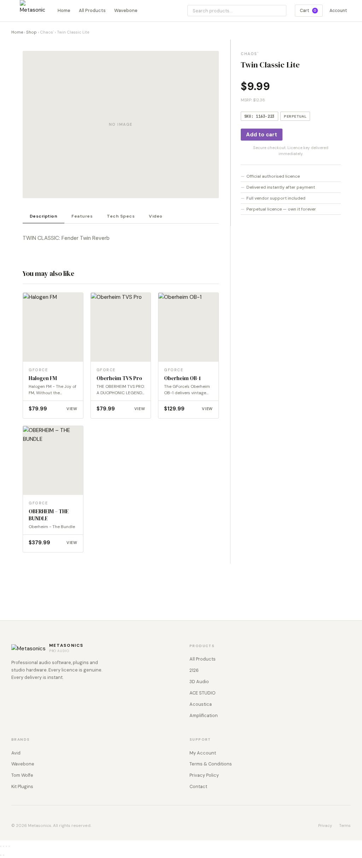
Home (64, 10)
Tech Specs (121, 216)
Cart (308, 10)
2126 (194, 670)
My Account (202, 753)
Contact (198, 786)
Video (155, 216)
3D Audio (199, 682)
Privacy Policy (204, 775)
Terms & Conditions (210, 764)
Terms (345, 825)
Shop (31, 32)
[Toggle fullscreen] (3, 846)
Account (338, 10)
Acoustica (200, 704)
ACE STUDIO (202, 693)
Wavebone (126, 10)
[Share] (6, 846)
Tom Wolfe (22, 775)
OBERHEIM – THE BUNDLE (49, 515)
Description (43, 216)
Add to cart (261, 134)
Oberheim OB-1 (182, 378)
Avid (16, 753)
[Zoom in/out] (0, 846)
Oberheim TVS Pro (119, 378)
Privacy (325, 825)
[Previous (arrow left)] (0, 855)
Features (82, 216)
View (71, 408)
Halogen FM (43, 378)
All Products (92, 10)
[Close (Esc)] (9, 846)
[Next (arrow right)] (3, 855)
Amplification (203, 715)
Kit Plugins (22, 786)
